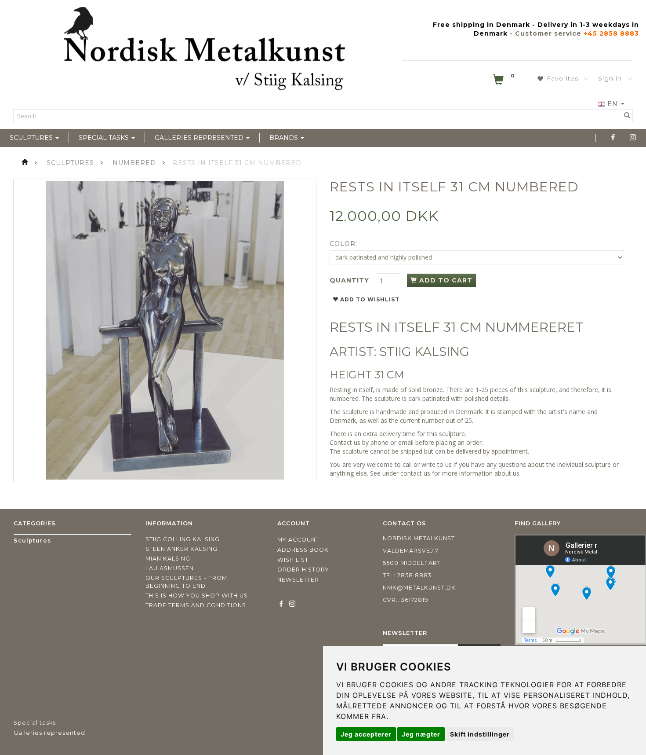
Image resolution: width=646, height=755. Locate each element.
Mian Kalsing (167, 558)
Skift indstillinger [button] (480, 734)
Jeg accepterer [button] (366, 734)
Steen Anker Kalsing (181, 549)
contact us (415, 473)
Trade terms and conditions (195, 605)
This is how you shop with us (196, 595)
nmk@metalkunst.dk (419, 587)
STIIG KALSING (424, 351)
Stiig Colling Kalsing (182, 539)
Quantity (350, 280)
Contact (341, 442)
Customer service (548, 33)
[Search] (627, 115)
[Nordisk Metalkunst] (204, 50)
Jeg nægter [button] (421, 734)
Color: (343, 244)
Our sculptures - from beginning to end (186, 582)
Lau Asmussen (169, 568)
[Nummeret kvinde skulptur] (164, 330)
